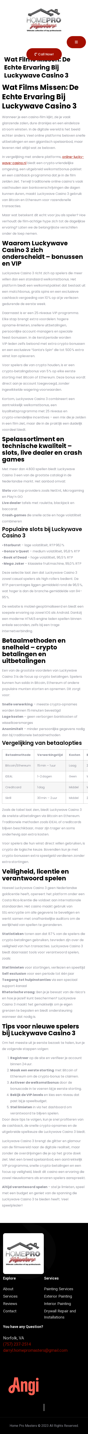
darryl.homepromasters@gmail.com (35, 1350)
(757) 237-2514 (17, 1344)
